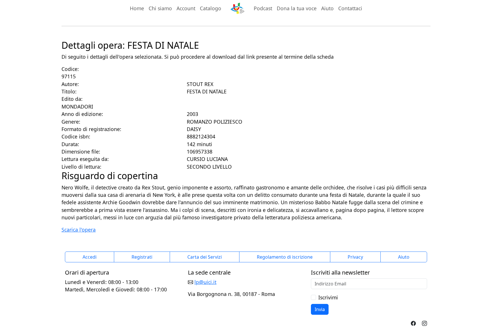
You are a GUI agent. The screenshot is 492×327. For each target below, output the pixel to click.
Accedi (90, 257)
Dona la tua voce (297, 8)
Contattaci (350, 8)
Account (186, 8)
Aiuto (327, 8)
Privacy (355, 257)
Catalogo (210, 8)
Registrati (142, 257)
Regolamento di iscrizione (285, 257)
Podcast (263, 8)
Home (137, 8)
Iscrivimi (328, 297)
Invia (320, 309)
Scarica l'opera (79, 229)
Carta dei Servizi (204, 257)
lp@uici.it (205, 282)
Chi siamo (160, 8)
